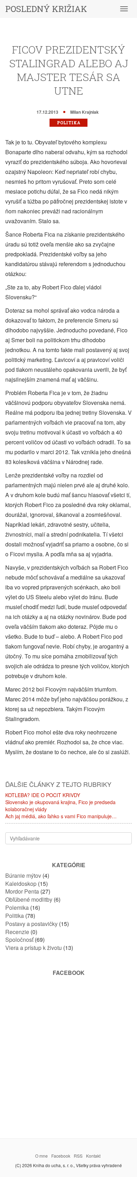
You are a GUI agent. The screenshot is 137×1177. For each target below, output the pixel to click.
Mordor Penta (22, 891)
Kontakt (93, 1156)
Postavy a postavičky (31, 924)
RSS (78, 1156)
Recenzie (17, 932)
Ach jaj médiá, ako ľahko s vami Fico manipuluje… (61, 816)
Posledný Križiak (46, 8)
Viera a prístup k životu (33, 948)
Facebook (60, 1156)
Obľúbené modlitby (28, 899)
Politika (68, 122)
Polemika (17, 907)
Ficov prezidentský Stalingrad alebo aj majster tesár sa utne (68, 70)
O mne (41, 1156)
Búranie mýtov (23, 875)
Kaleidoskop (21, 883)
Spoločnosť (19, 939)
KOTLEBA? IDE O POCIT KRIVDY (42, 795)
